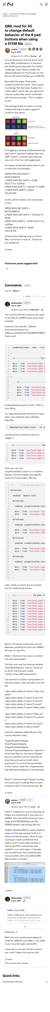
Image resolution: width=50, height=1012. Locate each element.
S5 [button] (7, 269)
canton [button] (14, 49)
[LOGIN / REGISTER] (46, 4)
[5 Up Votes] (41, 49)
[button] (7, 50)
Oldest (16, 291)
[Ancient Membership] (33, 49)
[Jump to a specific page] (43, 296)
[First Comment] (37, 49)
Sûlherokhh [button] (16, 303)
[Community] (10, 4)
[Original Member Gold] (29, 49)
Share (8, 249)
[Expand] (25, 926)
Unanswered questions (25, 981)
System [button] (34, 56)
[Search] (41, 4)
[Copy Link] (40, 56)
